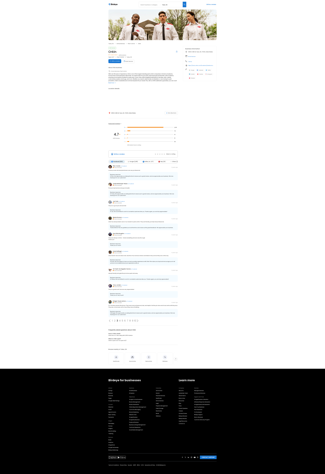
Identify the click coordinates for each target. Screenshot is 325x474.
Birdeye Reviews (183, 416)
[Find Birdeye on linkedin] (188, 457)
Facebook (201, 70)
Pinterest (193, 78)
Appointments (112, 412)
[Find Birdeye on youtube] (195, 457)
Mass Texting (111, 414)
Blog (180, 403)
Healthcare (159, 398)
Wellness (158, 416)
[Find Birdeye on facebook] (182, 457)
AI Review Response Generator (202, 402)
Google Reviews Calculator (201, 399)
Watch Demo (182, 395)
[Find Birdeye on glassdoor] (197, 457)
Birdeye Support (198, 414)
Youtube (201, 74)
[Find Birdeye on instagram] (191, 457)
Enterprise (131, 393)
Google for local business (135, 399)
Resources (181, 400)
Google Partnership (113, 447)
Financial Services (160, 395)
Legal (157, 403)
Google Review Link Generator (202, 404)
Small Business (133, 390)
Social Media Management (136, 430)
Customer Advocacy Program (202, 419)
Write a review (211, 4)
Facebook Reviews (134, 422)
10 (135, 321)
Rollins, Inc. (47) (149, 161)
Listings (110, 390)
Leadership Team (183, 393)
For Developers (198, 412)
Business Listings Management (137, 425)
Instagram (209, 74)
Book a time (182, 398)
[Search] (184, 4)
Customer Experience (134, 427)
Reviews (110, 393)
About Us (181, 390)
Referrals (110, 395)
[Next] (175, 358)
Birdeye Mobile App (113, 450)
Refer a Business (198, 417)
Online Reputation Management (137, 407)
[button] (110, 321)
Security (130, 465)
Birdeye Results (183, 418)
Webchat (110, 407)
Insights (110, 428)
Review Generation (134, 404)
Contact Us (182, 423)
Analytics (110, 442)
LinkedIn (193, 74)
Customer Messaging (134, 409)
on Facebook (124, 166)
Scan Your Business (199, 407)
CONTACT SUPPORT (208, 457)
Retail (157, 413)
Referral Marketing (134, 412)
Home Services (160, 400)
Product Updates (183, 408)
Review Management (134, 402)
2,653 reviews (122, 55)
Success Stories (183, 413)
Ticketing (110, 433)
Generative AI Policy (150, 465)
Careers (181, 411)
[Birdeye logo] (113, 4)
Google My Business (134, 419)
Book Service (129, 61)
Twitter (209, 70)
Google (192, 70)
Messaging (111, 423)
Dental (157, 393)
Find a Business (198, 409)
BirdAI (109, 440)
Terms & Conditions (113, 465)
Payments (111, 417)
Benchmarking (112, 431)
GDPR (134, 465)
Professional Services (199, 393)
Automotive (159, 390)
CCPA (142, 465)
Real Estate (159, 411)
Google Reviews (133, 417)
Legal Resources (183, 421)
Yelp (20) (162, 161)
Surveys (110, 426)
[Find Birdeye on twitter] (185, 457)
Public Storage (159, 408)
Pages (110, 398)
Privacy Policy (123, 465)
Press (180, 406)
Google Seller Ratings (114, 400)
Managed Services (199, 390)
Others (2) (175, 161)
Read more (111, 83)
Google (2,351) (134, 161)
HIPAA (138, 465)
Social (109, 409)
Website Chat (133, 414)
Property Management (162, 406)
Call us (190, 61)
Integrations (111, 445)
